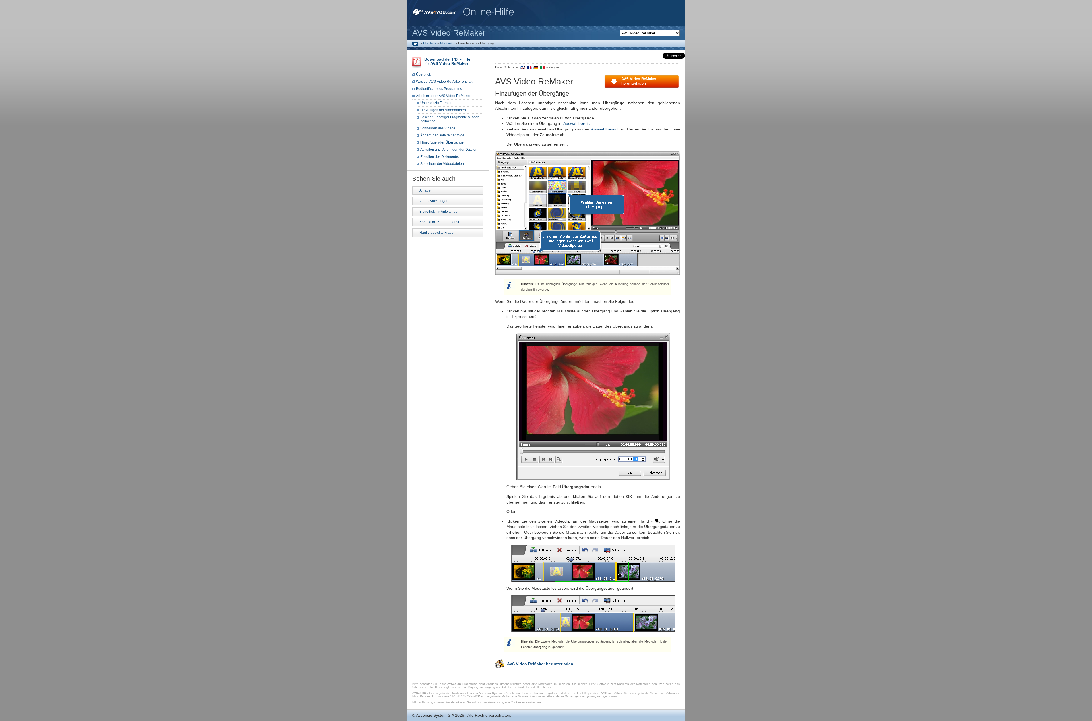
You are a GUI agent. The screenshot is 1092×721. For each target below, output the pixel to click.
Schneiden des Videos (437, 128)
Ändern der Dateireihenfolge (442, 135)
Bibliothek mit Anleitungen (439, 212)
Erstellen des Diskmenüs (439, 157)
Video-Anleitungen (433, 201)
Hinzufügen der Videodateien (443, 110)
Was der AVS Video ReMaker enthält (444, 82)
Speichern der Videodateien (442, 164)
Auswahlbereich (577, 123)
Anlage (425, 190)
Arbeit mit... (447, 43)
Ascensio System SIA (435, 715)
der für (447, 61)
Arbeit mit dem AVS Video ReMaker (443, 96)
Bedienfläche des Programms (439, 89)
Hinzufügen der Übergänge (442, 142)
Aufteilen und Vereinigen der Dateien (448, 150)
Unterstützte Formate (436, 103)
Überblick (429, 43)
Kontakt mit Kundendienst (439, 222)
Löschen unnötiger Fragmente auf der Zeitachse (449, 119)
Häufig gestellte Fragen (437, 233)
